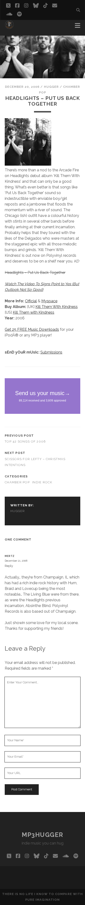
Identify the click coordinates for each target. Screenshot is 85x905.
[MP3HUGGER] (9, 27)
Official (31, 301)
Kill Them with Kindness (33, 312)
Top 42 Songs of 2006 (25, 441)
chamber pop (17, 482)
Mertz (10, 556)
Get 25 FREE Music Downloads (32, 329)
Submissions (51, 352)
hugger (51, 87)
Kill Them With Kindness (56, 306)
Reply (9, 566)
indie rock (42, 482)
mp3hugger (42, 834)
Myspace (49, 301)
